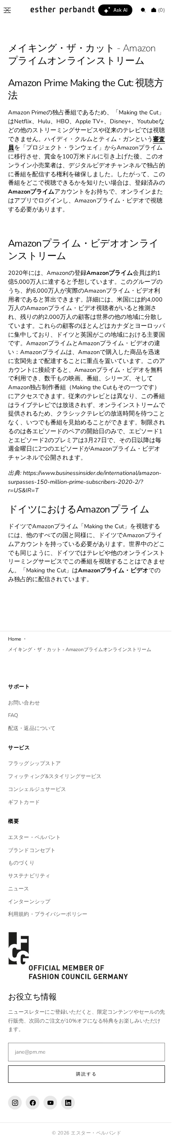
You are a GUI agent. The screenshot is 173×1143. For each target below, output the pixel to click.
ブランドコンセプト (32, 867)
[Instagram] (15, 1120)
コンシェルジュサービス (37, 806)
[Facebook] (32, 1120)
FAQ (13, 733)
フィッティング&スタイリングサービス (54, 794)
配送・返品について (32, 746)
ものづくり (21, 880)
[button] (7, 10)
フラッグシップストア (34, 781)
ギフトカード (24, 819)
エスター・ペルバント (34, 854)
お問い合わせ (24, 720)
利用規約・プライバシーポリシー (47, 932)
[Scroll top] (155, 1131)
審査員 (47, 147)
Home (14, 656)
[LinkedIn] (68, 1120)
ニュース (18, 906)
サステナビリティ (29, 893)
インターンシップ (29, 919)
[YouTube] (50, 1120)
